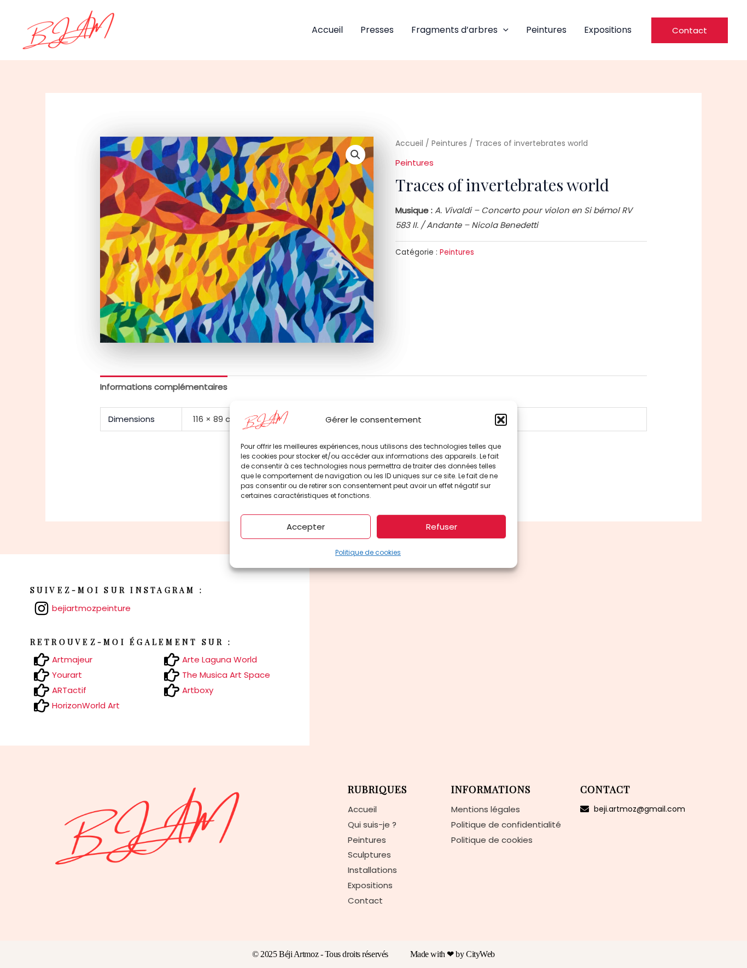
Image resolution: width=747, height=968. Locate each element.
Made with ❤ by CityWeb (452, 954)
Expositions (608, 30)
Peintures (546, 30)
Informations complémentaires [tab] (163, 386)
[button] (500, 419)
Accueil (327, 30)
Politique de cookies (368, 552)
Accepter (306, 526)
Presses (377, 30)
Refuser (441, 526)
